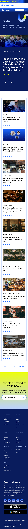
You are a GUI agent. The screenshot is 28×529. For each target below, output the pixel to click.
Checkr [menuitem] (17, 437)
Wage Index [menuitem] (7, 457)
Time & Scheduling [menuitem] (20, 429)
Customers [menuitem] (6, 421)
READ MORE (7, 125)
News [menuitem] (5, 426)
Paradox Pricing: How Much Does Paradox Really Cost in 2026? (12, 239)
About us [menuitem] (6, 419)
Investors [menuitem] (6, 422)
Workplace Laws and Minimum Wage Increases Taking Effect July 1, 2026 (13, 180)
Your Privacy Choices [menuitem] (9, 526)
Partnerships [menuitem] (7, 458)
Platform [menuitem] (18, 418)
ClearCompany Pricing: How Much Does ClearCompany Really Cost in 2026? (12, 210)
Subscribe (19, 10)
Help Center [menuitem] (7, 465)
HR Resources (8, 205)
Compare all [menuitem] (7, 442)
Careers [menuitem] (6, 424)
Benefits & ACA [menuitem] (20, 424)
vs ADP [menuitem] (5, 439)
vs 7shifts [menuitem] (6, 437)
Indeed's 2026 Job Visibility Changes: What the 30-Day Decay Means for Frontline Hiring (14, 64)
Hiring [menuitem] (17, 421)
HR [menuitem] (16, 422)
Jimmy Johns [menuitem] (19, 449)
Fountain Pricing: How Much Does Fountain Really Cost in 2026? (13, 269)
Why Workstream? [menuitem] (8, 418)
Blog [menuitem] (5, 451)
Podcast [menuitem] (6, 455)
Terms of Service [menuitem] (8, 524)
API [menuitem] (4, 467)
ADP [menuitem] (17, 436)
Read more (7, 74)
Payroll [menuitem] (17, 419)
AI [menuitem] (16, 427)
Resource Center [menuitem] (8, 449)
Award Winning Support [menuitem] (7, 471)
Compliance (7, 175)
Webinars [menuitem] (6, 454)
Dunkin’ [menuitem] (17, 452)
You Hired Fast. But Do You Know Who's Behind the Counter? (12, 119)
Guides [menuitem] (5, 452)
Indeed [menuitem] (17, 439)
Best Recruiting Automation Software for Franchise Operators (12, 326)
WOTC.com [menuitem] (18, 440)
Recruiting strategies (12, 52)
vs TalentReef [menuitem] (7, 436)
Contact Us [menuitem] (6, 469)
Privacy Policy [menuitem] (17, 524)
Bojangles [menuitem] (18, 451)
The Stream (5, 10)
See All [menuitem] (17, 442)
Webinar (6, 115)
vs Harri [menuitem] (6, 440)
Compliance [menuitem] (19, 426)
